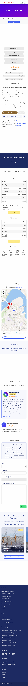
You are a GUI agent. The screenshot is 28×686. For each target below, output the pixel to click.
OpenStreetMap (19, 332)
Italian (3, 675)
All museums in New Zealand (9, 643)
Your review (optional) (7, 483)
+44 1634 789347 (21, 123)
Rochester (9, 125)
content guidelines (19, 455)
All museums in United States (9, 635)
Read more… (6, 416)
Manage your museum (7, 594)
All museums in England (8, 645)
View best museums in (14, 73)
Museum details (14, 48)
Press (3, 606)
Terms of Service (6, 596)
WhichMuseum (9, 2)
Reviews (14, 62)
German (3, 669)
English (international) (7, 662)
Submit (23, 506)
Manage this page (14, 22)
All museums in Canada (8, 638)
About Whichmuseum (7, 591)
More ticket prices (14, 241)
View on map (19, 121)
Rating (3, 464)
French (3, 677)
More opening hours (14, 212)
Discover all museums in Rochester (14, 337)
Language (4, 470)
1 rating (14, 69)
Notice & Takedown (6, 601)
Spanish (3, 672)
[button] (9, 304)
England (3, 126)
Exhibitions (14, 59)
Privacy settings (5, 604)
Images (14, 52)
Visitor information (14, 55)
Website (18, 126)
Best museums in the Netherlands (11, 630)
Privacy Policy (5, 599)
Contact (3, 609)
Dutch (3, 667)
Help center (4, 617)
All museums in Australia (8, 640)
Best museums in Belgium (8, 633)
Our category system (7, 622)
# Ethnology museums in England (11, 116)
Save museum (15, 83)
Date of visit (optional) (7, 477)
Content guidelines (6, 619)
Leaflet (4, 332)
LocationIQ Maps (11, 332)
